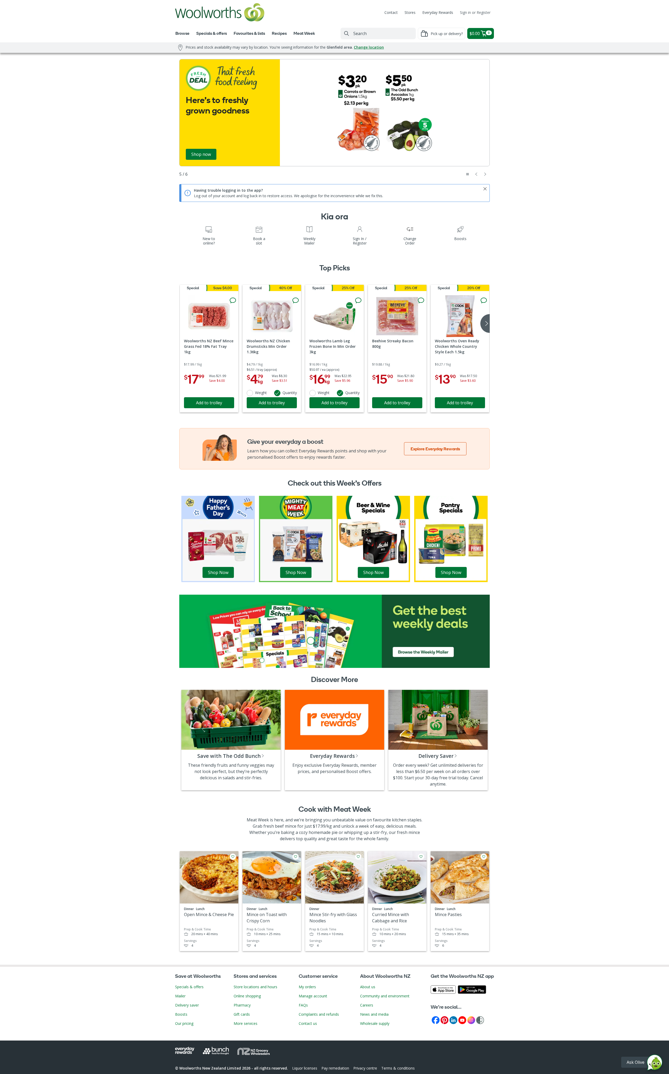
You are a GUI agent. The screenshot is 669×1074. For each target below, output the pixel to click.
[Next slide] (485, 174)
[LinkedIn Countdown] (453, 1019)
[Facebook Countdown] (436, 1019)
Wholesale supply (374, 1023)
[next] (485, 323)
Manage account (313, 995)
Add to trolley (209, 403)
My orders (307, 986)
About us (367, 986)
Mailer (180, 995)
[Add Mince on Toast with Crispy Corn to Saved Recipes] (295, 856)
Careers (366, 1005)
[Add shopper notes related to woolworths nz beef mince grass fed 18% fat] (232, 300)
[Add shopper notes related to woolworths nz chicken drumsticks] (295, 300)
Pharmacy (242, 1005)
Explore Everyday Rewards (435, 449)
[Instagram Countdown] (471, 1019)
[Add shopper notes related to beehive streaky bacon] (421, 300)
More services (245, 1023)
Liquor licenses (304, 1068)
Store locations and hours (255, 986)
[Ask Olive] (654, 1063)
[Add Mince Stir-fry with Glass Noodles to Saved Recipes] (358, 856)
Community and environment (385, 995)
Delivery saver (187, 1005)
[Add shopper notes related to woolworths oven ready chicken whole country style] (483, 300)
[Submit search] (346, 33)
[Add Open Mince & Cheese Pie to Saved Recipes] (232, 856)
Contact (391, 12)
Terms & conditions (398, 1068)
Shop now (201, 154)
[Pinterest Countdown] (444, 1019)
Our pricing (184, 1023)
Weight (261, 392)
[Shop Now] (218, 538)
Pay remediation (335, 1068)
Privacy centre (365, 1068)
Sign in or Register (475, 12)
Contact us (308, 1023)
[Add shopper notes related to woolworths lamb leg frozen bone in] (358, 300)
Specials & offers (189, 986)
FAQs (303, 1005)
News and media (374, 1014)
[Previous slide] (476, 174)
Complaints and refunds (319, 1014)
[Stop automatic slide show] (467, 174)
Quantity (289, 392)
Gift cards (242, 1014)
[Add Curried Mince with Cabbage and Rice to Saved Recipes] (421, 856)
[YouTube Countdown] (462, 1019)
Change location (369, 47)
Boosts (181, 1014)
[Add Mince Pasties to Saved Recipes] (483, 856)
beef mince (285, 826)
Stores (410, 12)
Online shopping (247, 995)
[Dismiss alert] (485, 188)
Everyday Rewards (437, 12)
